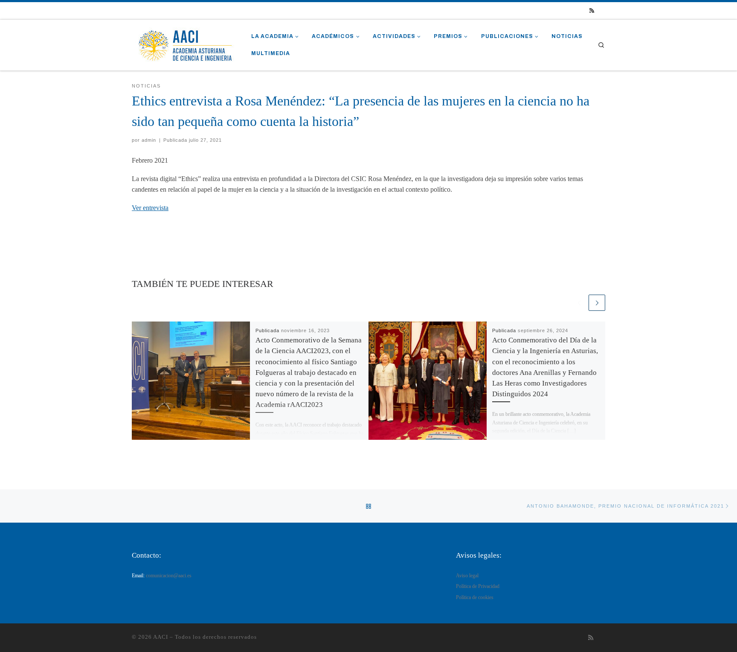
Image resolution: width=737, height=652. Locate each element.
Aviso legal (467, 576)
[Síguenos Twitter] (603, 10)
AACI (160, 637)
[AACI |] (185, 43)
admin (149, 140)
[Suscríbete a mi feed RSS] (591, 10)
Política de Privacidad (477, 586)
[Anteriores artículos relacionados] (579, 303)
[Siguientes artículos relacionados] (597, 303)
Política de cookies (474, 597)
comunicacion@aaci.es (169, 576)
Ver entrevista (150, 207)
